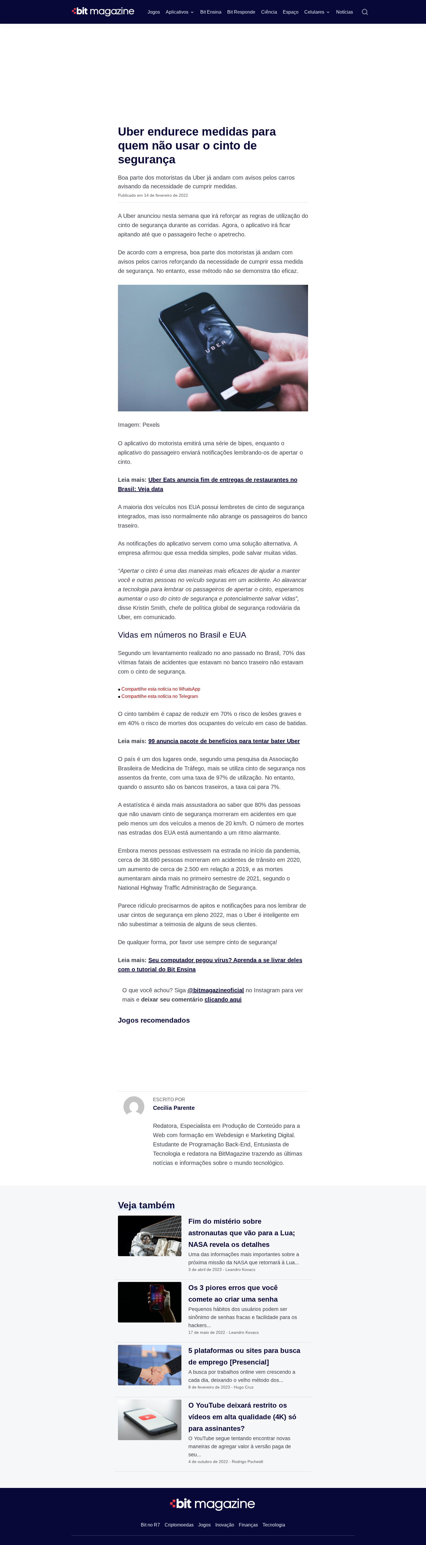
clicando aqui (223, 999)
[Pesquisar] (365, 12)
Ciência (269, 12)
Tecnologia (274, 1524)
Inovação (224, 1524)
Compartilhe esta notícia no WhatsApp (159, 689)
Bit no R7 (150, 1524)
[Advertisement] (213, 67)
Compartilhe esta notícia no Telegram (158, 696)
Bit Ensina (210, 12)
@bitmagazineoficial (215, 990)
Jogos (154, 12)
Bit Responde (241, 12)
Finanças (248, 1524)
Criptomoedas (179, 1524)
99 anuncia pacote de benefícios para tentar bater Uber (224, 741)
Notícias (344, 12)
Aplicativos (177, 12)
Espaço (290, 12)
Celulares (314, 12)
